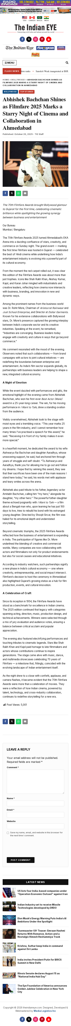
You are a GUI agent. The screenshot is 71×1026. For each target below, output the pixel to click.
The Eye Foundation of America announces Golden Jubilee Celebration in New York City (42, 988)
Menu (10, 62)
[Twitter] (29, 39)
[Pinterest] (42, 39)
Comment (13, 767)
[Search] (67, 62)
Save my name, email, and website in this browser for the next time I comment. (36, 834)
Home (6, 80)
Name (11, 798)
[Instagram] (35, 39)
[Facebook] (22, 39)
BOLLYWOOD (18, 80)
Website (11, 821)
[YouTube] (48, 39)
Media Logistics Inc (45, 1011)
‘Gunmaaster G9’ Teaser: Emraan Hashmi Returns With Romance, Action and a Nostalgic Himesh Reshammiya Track (41, 933)
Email (10, 810)
